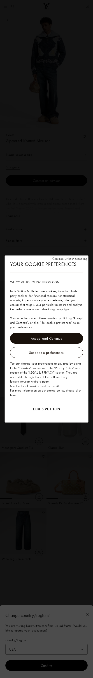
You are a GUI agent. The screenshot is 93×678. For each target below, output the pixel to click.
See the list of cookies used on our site (35, 386)
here (13, 395)
